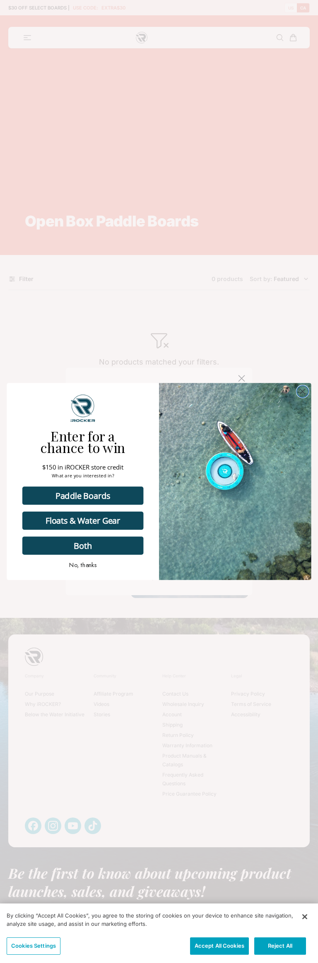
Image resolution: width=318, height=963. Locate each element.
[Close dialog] (303, 392)
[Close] (305, 917)
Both (83, 545)
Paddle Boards (82, 495)
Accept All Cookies (219, 945)
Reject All (280, 945)
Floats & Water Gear (83, 520)
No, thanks (83, 564)
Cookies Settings (33, 945)
